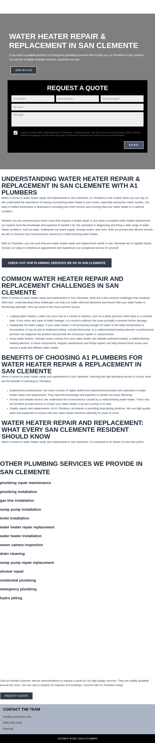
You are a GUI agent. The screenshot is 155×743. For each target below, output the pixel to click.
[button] (139, 5)
